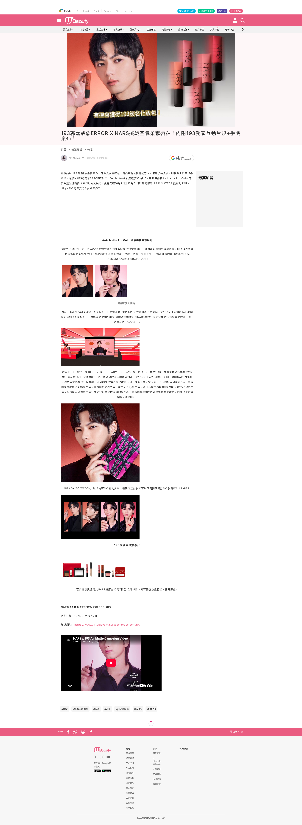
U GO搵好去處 (188, 11)
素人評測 (130, 787)
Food (96, 11)
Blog (118, 11)
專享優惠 (130, 807)
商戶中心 (222, 11)
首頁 (63, 149)
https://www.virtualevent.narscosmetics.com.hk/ (107, 624)
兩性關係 (166, 29)
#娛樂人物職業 (80, 709)
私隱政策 (157, 779)
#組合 (96, 709)
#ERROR (151, 709)
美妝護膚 (67, 29)
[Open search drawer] (242, 20)
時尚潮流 (84, 29)
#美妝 (65, 709)
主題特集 (130, 797)
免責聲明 (157, 769)
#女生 (107, 709)
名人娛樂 (117, 29)
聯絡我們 (157, 784)
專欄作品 (130, 792)
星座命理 (151, 29)
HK (76, 11)
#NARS (138, 709)
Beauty (107, 11)
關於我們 (157, 753)
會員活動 (130, 802)
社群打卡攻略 (207, 11)
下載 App (237, 11)
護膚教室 (235, 731)
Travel (86, 11)
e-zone (128, 11)
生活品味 (100, 29)
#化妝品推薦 (122, 709)
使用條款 (157, 774)
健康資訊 (134, 29)
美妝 (90, 149)
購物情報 (182, 29)
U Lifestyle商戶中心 (157, 761)
